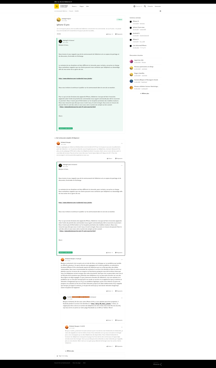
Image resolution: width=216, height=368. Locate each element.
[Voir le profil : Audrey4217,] (131, 87)
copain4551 (143, 29)
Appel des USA (138, 60)
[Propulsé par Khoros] (157, 364)
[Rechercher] (145, 6)
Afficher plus (70, 351)
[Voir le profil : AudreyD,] (60, 41)
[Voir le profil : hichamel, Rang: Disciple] (58, 143)
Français (71, 11)
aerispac (142, 23)
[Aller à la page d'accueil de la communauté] (61, 6)
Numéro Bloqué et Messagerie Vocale (146, 80)
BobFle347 (144, 82)
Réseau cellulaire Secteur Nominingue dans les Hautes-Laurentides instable (146, 86)
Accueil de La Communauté (62, 363)
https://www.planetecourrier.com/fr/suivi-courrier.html (78, 107)
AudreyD (65, 40)
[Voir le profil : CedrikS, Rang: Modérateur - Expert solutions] (64, 298)
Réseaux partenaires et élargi (143, 67)
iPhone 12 (136, 21)
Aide (84, 363)
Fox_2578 (142, 41)
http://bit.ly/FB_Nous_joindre (101, 304)
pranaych (64, 18)
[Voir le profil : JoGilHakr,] (131, 68)
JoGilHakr (144, 69)
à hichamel (71, 40)
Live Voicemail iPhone (139, 45)
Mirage (144, 62)
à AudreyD (78, 258)
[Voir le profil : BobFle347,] (131, 81)
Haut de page (77, 363)
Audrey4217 (144, 88)
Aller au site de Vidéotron (62, 2)
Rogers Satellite (139, 73)
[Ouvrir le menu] (160, 11)
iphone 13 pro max (138, 27)
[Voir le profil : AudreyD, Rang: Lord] (60, 165)
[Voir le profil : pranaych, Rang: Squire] (59, 19)
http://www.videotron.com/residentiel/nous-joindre (75, 78)
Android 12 (136, 33)
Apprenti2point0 (144, 35)
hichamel (63, 142)
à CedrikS (82, 326)
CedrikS (69, 297)
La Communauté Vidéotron (60, 11)
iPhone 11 (135, 39)
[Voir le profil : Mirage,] (131, 61)
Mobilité (77, 11)
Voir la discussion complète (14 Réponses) (67, 138)
